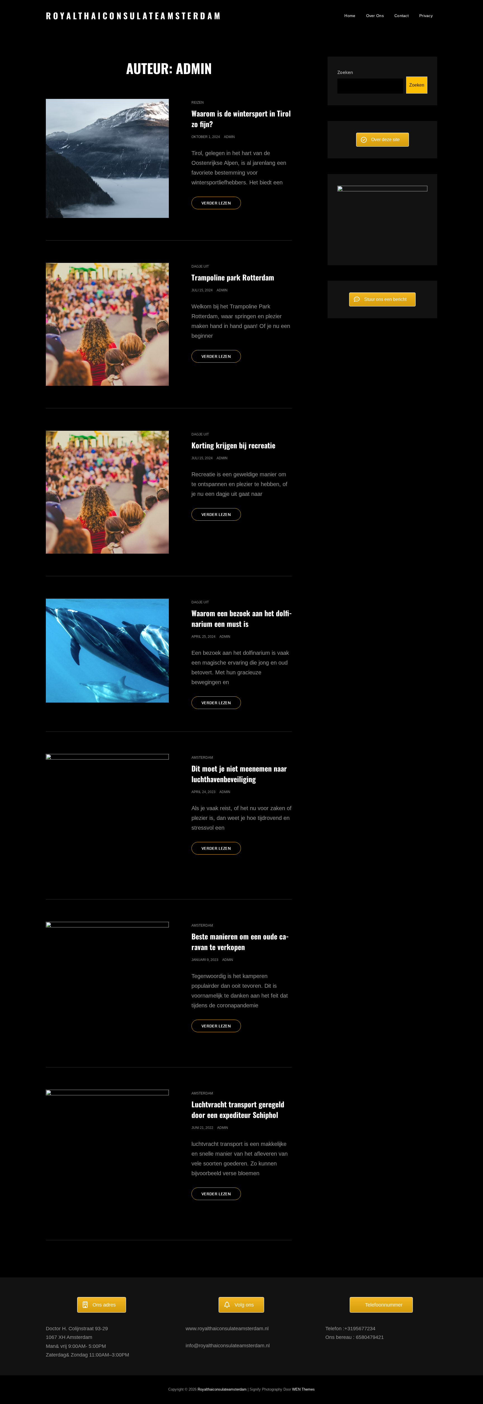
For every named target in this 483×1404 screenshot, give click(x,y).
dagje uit (200, 266)
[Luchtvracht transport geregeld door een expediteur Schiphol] (107, 1154)
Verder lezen (221, 204)
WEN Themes (303, 1389)
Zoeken (345, 72)
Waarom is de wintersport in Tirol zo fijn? (241, 118)
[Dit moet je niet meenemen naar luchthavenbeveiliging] (107, 815)
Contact (401, 15)
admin (229, 137)
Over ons (375, 15)
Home (349, 15)
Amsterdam (202, 758)
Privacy (426, 15)
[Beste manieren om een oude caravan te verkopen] (107, 983)
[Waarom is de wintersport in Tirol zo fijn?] (107, 158)
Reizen (197, 102)
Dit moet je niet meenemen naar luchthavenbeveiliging (239, 773)
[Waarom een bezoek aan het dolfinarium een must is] (107, 651)
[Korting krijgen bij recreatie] (107, 492)
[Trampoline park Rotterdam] (107, 324)
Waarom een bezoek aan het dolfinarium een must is (241, 618)
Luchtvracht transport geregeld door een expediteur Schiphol (237, 1109)
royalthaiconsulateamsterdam (134, 15)
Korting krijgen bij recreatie (233, 445)
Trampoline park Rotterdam (232, 277)
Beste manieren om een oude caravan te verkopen (240, 941)
